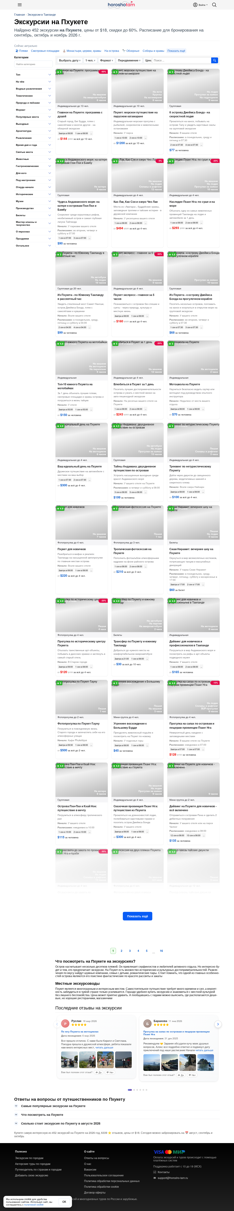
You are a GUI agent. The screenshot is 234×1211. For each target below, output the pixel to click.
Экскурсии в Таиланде (41, 14)
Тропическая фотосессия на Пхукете (132, 551)
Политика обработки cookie (101, 1172)
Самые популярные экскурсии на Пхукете (53, 1091)
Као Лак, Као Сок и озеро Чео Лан (136, 202)
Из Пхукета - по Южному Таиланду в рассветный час (81, 297)
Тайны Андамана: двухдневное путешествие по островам (135, 468)
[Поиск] (214, 5)
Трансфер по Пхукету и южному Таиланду (135, 643)
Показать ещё (137, 916)
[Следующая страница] (218, 1024)
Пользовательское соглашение (104, 1160)
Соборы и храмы (153, 51)
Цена (148, 60)
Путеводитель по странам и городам (38, 1154)
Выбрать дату (68, 60)
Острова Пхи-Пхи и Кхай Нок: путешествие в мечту (77, 808)
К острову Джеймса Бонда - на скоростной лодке (189, 114)
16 (161, 951)
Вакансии (90, 1154)
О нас (87, 1149)
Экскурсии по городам (29, 1143)
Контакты (164, 1157)
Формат (105, 60)
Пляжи (23, 51)
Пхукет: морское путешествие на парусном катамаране (136, 114)
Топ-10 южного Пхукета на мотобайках (75, 386)
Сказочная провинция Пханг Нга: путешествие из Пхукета (136, 808)
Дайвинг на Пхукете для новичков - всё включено (192, 808)
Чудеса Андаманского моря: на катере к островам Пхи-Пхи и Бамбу (78, 205)
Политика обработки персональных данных (112, 1166)
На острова (111, 51)
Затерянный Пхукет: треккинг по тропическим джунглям (177, 1031)
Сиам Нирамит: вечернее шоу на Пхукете (191, 551)
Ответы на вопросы (96, 1143)
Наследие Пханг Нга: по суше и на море (192, 204)
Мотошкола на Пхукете (184, 384)
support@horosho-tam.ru (173, 1163)
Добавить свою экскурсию (31, 1160)
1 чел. (89, 60)
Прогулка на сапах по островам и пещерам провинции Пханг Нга (191, 725)
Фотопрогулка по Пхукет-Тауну (78, 723)
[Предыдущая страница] (57, 1024)
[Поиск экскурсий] (214, 60)
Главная (19, 14)
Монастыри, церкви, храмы (84, 51)
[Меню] (19, 5)
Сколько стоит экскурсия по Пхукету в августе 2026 (60, 1109)
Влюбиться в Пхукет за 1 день (134, 384)
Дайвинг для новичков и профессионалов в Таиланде (189, 643)
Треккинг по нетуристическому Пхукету (190, 468)
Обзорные (132, 51)
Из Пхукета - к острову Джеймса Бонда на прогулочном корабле (190, 297)
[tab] (129, 1075)
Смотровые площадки (45, 51)
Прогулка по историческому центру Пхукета (82, 643)
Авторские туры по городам (32, 1149)
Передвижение (128, 60)
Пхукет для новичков (72, 549)
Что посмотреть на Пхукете (42, 1100)
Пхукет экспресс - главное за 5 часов (134, 297)
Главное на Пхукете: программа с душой (80, 114)
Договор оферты (95, 1177)
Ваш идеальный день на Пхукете (80, 466)
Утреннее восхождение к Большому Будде (130, 725)
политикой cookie (34, 1204)
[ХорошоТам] (121, 5)
